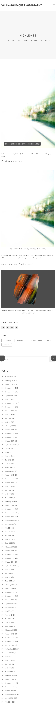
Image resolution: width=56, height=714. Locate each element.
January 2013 (9, 634)
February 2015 (10, 547)
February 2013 (10, 630)
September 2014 (11, 566)
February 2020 (10, 380)
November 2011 (10, 687)
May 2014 (8, 573)
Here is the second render (9, 264)
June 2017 (8, 456)
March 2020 (9, 377)
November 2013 (10, 596)
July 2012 (8, 656)
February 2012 (10, 675)
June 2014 (8, 569)
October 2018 (9, 411)
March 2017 (9, 467)
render (6, 345)
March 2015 (9, 543)
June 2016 (8, 486)
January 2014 (9, 588)
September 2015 (11, 520)
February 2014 (10, 585)
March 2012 (9, 672)
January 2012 (9, 679)
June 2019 (8, 399)
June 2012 (8, 660)
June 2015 (8, 532)
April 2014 (8, 577)
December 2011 (10, 683)
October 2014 (9, 562)
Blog (17, 41)
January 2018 (9, 430)
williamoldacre (35, 154)
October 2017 (9, 441)
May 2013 (8, 619)
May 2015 (8, 536)
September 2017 (11, 445)
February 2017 (10, 471)
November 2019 (10, 392)
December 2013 (10, 592)
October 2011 (9, 691)
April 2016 (8, 494)
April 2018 (8, 422)
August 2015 (9, 524)
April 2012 (8, 668)
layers (20, 340)
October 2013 (9, 600)
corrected (8, 340)
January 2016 (9, 505)
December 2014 (10, 554)
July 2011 (8, 702)
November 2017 (10, 437)
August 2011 (9, 698)
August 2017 (9, 449)
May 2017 (8, 460)
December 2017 (10, 433)
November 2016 (10, 479)
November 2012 (10, 641)
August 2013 (9, 607)
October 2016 (9, 482)
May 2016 (8, 490)
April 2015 (8, 539)
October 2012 (9, 645)
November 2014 (10, 558)
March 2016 (9, 498)
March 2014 (9, 581)
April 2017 (8, 464)
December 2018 (10, 403)
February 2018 (10, 426)
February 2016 (10, 501)
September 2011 (10, 694)
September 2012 (11, 649)
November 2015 (10, 513)
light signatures (35, 340)
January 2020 (10, 384)
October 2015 (9, 517)
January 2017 (9, 475)
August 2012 (9, 653)
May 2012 (8, 664)
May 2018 (8, 418)
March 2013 (9, 626)
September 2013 (11, 604)
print (49, 340)
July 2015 (8, 528)
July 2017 (8, 452)
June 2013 (8, 615)
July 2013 (8, 611)
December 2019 (10, 388)
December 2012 (10, 638)
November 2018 (10, 407)
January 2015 (9, 551)
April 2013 (8, 622)
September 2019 (11, 396)
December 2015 (10, 509)
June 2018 (8, 414)
